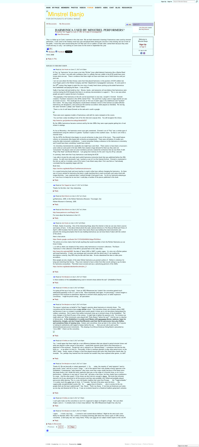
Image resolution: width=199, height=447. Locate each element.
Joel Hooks (65, 69)
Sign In (169, 1)
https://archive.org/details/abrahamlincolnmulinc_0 (69, 266)
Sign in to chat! (183, 445)
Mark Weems (66, 196)
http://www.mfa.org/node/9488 (63, 251)
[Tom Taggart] (50, 34)
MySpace (52, 52)
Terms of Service (148, 444)
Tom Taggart (66, 32)
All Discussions (51, 24)
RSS (48, 431)
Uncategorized (96, 32)
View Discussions (63, 34)
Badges (127, 444)
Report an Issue (136, 444)
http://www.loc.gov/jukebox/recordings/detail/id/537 (70, 120)
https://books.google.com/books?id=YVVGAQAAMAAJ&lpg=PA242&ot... (77, 239)
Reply (55, 180)
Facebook (61, 52)
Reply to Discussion (53, 424)
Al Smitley (64, 287)
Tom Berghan (66, 277)
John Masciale (143, 27)
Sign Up (163, 1)
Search (197, 1)
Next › (73, 427)
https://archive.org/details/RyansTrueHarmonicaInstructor (72, 168)
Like (50, 48)
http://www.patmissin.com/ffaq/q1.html (66, 212)
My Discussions (64, 24)
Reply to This (51, 59)
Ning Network (145, 29)
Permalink (54, 69)
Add (129, 24)
